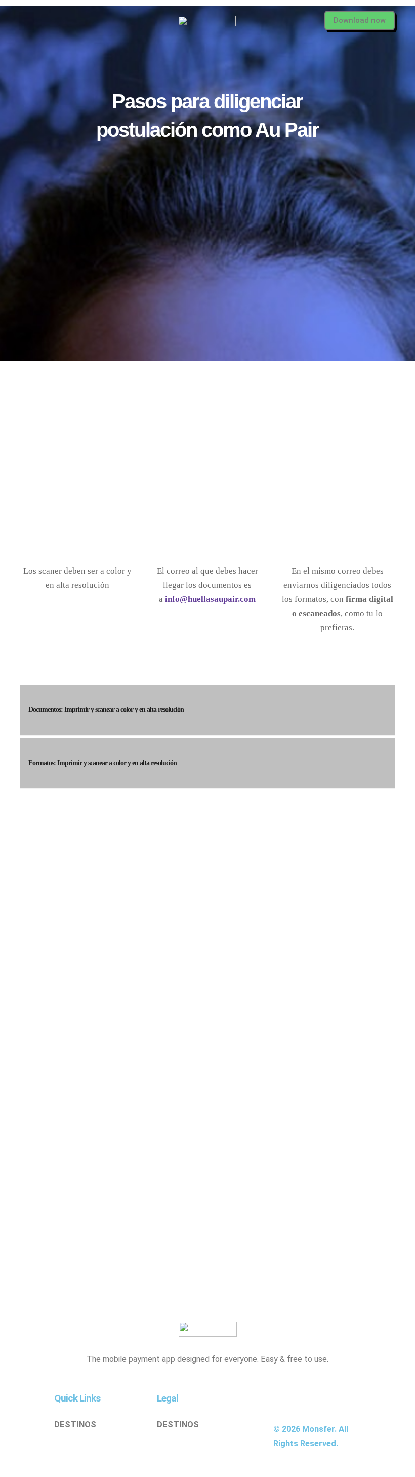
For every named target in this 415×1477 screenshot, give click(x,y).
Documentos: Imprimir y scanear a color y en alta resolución (106, 709)
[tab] (207, 710)
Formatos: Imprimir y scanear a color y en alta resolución (102, 763)
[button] (26, 21)
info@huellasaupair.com (210, 599)
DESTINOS (75, 1424)
